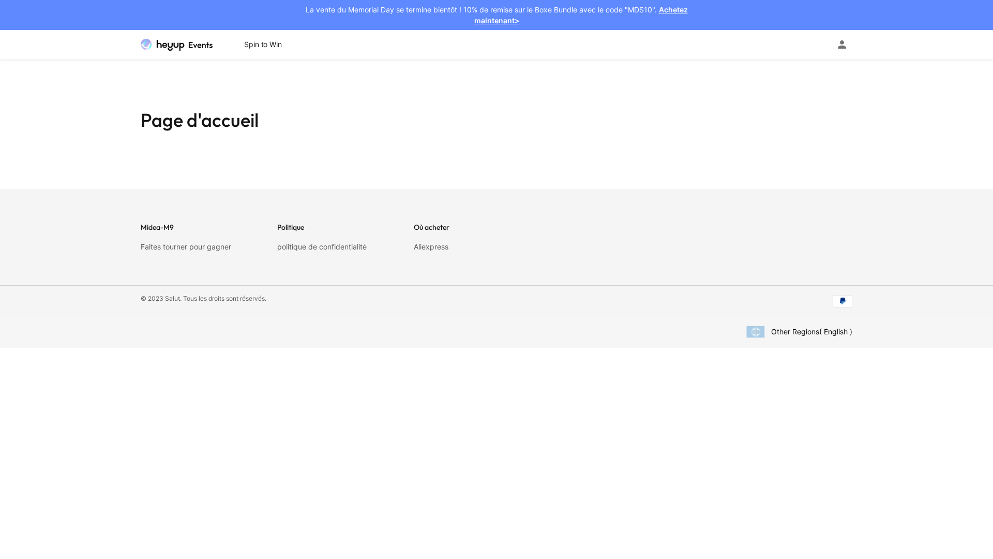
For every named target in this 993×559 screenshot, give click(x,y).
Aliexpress (431, 246)
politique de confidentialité (322, 246)
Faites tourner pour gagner (186, 246)
